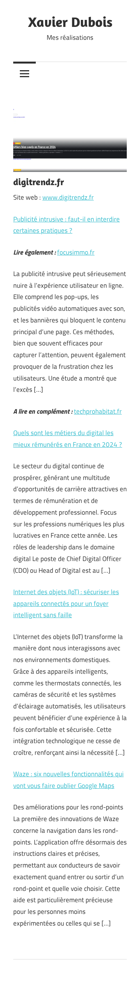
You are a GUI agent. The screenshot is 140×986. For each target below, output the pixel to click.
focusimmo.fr (75, 252)
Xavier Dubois (70, 21)
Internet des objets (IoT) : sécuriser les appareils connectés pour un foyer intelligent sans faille (66, 603)
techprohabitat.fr (98, 411)
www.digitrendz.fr (68, 197)
